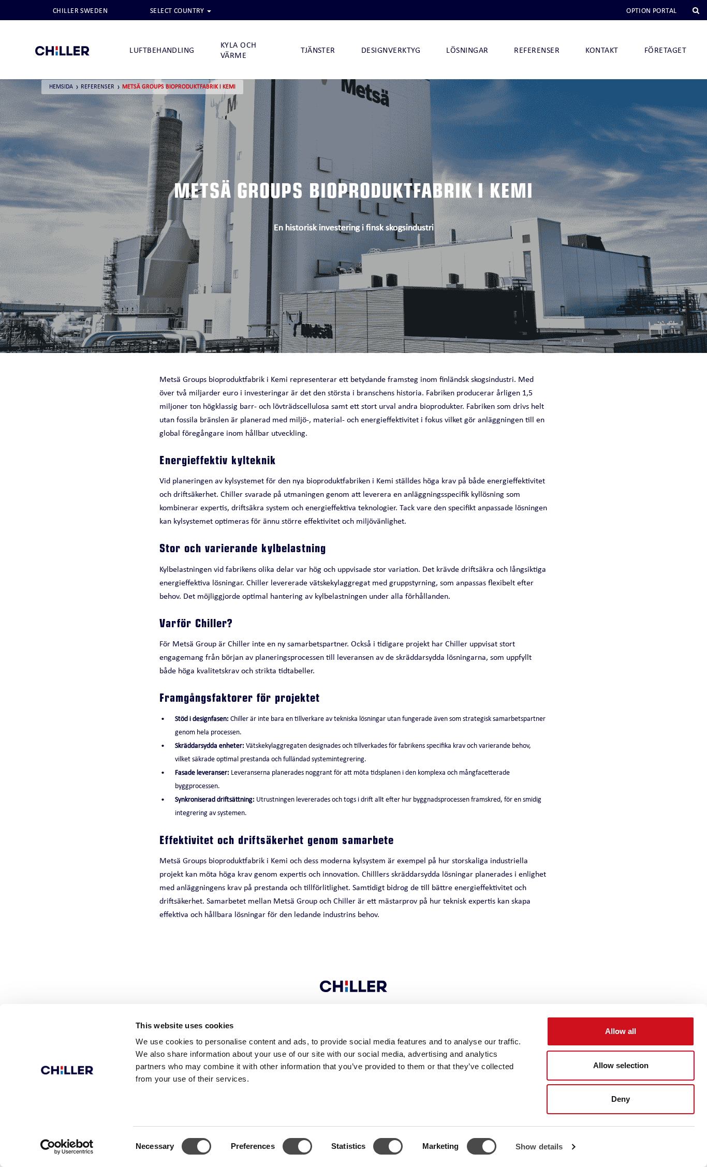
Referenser (536, 50)
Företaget (665, 50)
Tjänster (318, 50)
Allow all (620, 1031)
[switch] (297, 1146)
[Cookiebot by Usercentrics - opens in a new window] (67, 1147)
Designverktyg (390, 50)
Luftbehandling (162, 50)
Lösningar (467, 50)
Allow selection (621, 1065)
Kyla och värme (238, 50)
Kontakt (601, 50)
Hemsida (61, 86)
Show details (539, 1146)
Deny (620, 1099)
